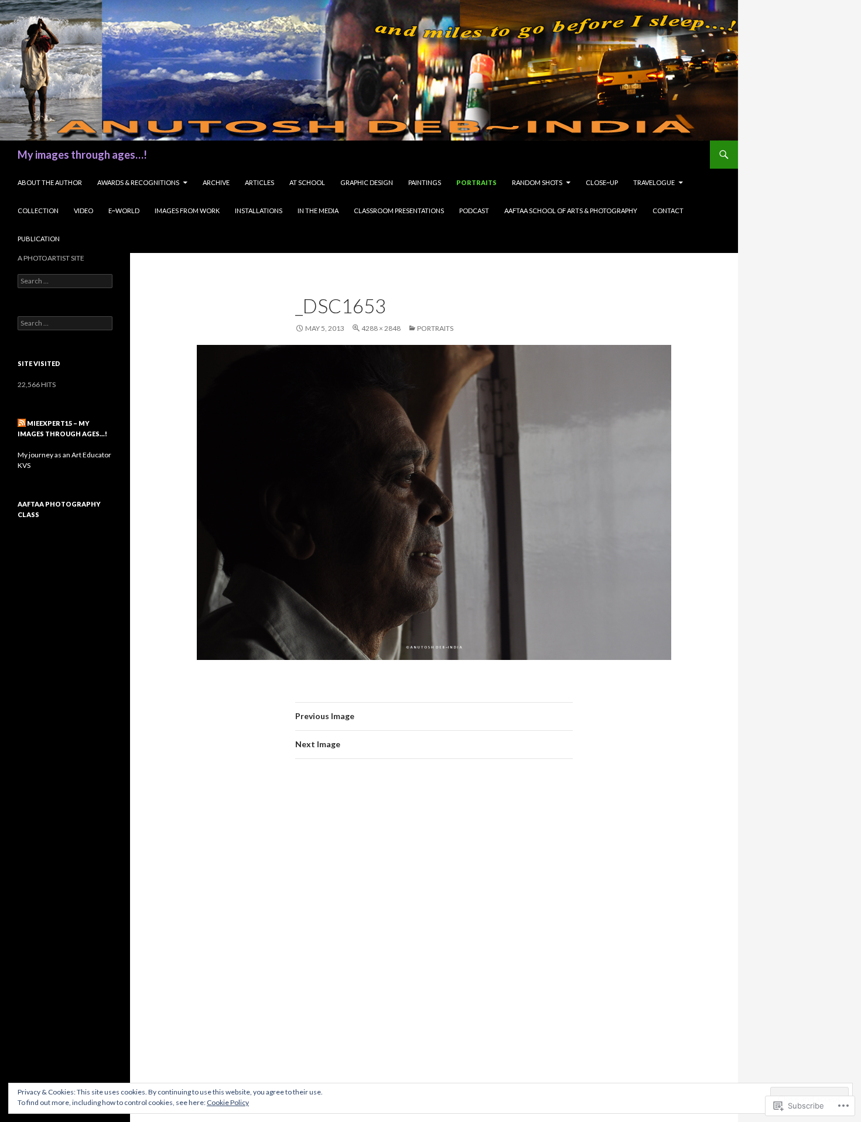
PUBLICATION (39, 238)
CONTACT (668, 210)
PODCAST (474, 210)
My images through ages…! (82, 154)
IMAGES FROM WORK (187, 210)
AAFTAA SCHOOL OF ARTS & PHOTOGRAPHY (570, 210)
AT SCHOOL (307, 182)
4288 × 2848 (381, 328)
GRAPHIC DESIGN (366, 182)
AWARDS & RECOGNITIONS (138, 182)
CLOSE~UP (602, 182)
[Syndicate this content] (22, 423)
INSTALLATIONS (258, 210)
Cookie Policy (228, 1102)
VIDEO (83, 210)
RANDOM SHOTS (537, 182)
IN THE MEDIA (318, 210)
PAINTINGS (424, 182)
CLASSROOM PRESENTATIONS (399, 210)
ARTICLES (259, 182)
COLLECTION (38, 210)
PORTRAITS (476, 182)
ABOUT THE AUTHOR (50, 182)
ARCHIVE (216, 182)
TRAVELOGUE (654, 182)
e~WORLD (123, 210)
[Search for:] (65, 280)
